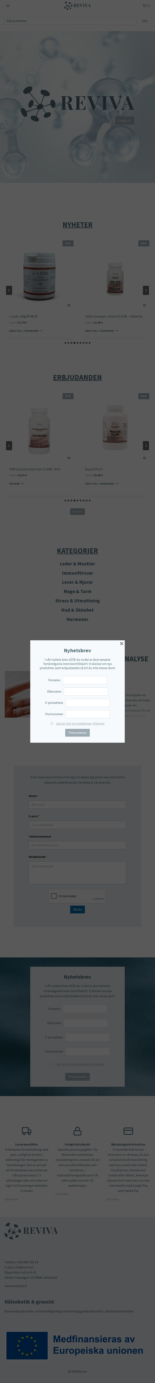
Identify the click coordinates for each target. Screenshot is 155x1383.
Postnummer (54, 714)
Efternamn (54, 691)
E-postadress (54, 703)
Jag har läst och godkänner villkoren (80, 723)
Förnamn (54, 680)
